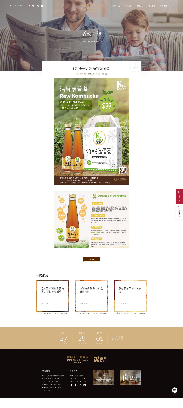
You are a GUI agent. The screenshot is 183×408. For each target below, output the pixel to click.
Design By (45, 390)
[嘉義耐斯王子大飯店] (11, 6)
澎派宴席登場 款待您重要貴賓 (52, 290)
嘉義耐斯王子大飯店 (91, 8)
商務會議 (163, 6)
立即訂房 (179, 198)
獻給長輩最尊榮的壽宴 (91, 290)
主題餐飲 (140, 6)
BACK (136, 68)
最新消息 (116, 6)
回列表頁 (91, 259)
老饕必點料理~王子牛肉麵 (129, 290)
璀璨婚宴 (151, 6)
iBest (49, 390)
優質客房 (128, 6)
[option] (52, 297)
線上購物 (179, 213)
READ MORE (45, 303)
